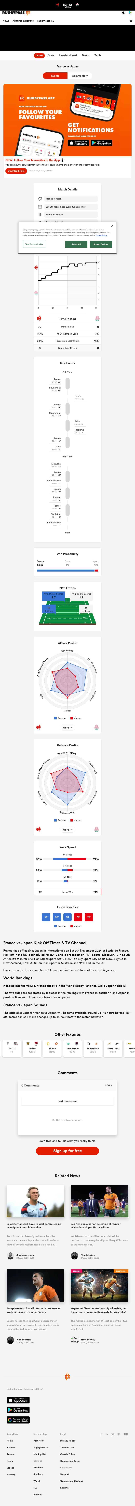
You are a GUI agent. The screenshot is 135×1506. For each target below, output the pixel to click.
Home (10, 1440)
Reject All (76, 244)
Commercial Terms (70, 1461)
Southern (38, 1474)
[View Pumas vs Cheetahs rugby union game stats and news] (92, 1048)
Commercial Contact (71, 1481)
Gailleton (56, 514)
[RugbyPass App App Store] (67, 1400)
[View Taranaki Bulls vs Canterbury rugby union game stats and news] (32, 1048)
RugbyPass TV (45, 20)
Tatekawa (79, 429)
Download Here (16, 170)
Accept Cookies (101, 244)
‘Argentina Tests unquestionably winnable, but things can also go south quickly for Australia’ (99, 1310)
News (5, 20)
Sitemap (11, 1474)
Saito (77, 421)
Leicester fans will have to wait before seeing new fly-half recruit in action (34, 1225)
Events (55, 76)
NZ (35, 1487)
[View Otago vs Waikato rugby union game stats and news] (52, 1048)
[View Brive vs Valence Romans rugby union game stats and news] (11, 1048)
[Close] (112, 225)
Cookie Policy (67, 1454)
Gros (58, 446)
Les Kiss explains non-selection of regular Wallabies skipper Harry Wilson (96, 1225)
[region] (67, 238)
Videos (10, 1467)
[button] (131, 20)
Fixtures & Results (23, 20)
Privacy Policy (67, 1440)
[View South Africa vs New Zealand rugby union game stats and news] (113, 1048)
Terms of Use (67, 1447)
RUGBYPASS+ (121, 1271)
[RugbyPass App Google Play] (67, 1410)
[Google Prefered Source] (67, 1420)
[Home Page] (16, 12)
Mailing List (39, 1454)
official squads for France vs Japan (33, 1013)
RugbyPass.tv (40, 1447)
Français (37, 1494)
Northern (38, 1467)
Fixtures (11, 1447)
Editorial (64, 1487)
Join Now (38, 1440)
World (36, 1481)
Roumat (57, 497)
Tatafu (78, 396)
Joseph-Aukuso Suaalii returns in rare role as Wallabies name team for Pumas (33, 1310)
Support (64, 1474)
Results (10, 1454)
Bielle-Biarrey (54, 480)
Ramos (57, 379)
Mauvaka (56, 463)
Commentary (80, 76)
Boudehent (55, 387)
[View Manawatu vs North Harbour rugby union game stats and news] (72, 1048)
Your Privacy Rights (34, 244)
